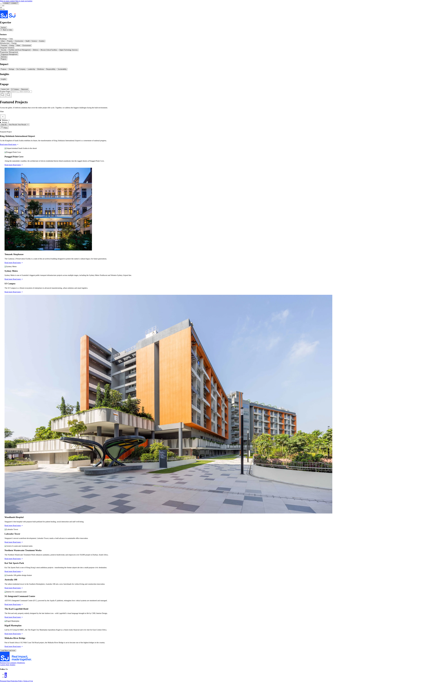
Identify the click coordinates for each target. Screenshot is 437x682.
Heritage (11, 69)
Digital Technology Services (68, 50)
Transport (4, 45)
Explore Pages (5, 91)
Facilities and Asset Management (20, 50)
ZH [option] (1, 7)
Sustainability (62, 69)
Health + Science (31, 41)
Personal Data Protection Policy (11, 681)
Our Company (20, 69)
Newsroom (24, 89)
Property (10, 41)
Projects (3, 59)
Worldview (40, 69)
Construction (19, 41)
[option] (2, 8)
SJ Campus (15, 89)
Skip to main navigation (23, 1)
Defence (35, 50)
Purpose (3, 69)
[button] (3, 95)
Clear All (3, 124)
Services (4, 57)
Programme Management (9, 54)
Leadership (31, 69)
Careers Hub (5, 665)
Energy (11, 45)
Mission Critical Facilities (49, 50)
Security (3, 50)
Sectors (3, 27)
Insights (3, 79)
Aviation (41, 41)
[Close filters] (2, 116)
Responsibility (50, 69)
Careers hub (5, 89)
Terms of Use (28, 681)
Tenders (12, 665)
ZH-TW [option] (2, 9)
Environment (27, 45)
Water (18, 45)
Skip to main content (7, 1)
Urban (3, 41)
